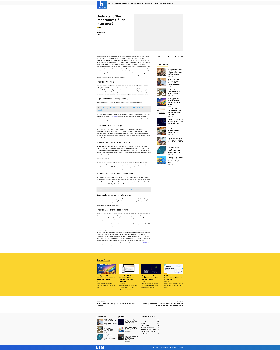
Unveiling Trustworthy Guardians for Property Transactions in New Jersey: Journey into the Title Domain (163, 304)
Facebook (157, 347)
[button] (181, 3)
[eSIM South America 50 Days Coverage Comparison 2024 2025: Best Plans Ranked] (161, 72)
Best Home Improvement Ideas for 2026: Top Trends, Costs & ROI (175, 130)
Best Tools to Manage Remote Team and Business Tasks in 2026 (173, 278)
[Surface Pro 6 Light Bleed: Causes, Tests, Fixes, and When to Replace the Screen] (161, 82)
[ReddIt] (178, 56)
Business (99, 27)
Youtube (181, 347)
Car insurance (114, 116)
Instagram (165, 347)
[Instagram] (162, 347)
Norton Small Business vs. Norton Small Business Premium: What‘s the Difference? (175, 111)
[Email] (182, 56)
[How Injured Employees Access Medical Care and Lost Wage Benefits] (121, 329)
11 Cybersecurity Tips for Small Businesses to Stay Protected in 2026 (175, 121)
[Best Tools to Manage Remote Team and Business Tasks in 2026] (173, 269)
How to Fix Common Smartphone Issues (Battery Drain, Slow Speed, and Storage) (174, 149)
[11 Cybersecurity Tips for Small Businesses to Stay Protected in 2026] (161, 122)
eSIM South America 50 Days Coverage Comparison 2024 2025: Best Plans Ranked (175, 71)
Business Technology (108, 319)
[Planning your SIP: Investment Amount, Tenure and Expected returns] (161, 102)
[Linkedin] (175, 56)
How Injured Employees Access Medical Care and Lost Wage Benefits (131, 329)
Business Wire (101, 32)
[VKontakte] (170, 347)
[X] (171, 56)
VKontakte (174, 347)
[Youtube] (178, 347)
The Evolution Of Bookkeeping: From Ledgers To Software (174, 91)
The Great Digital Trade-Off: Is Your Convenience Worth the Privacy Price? (175, 140)
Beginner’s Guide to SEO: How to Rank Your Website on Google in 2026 (175, 159)
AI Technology (106, 334)
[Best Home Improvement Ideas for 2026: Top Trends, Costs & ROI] (161, 131)
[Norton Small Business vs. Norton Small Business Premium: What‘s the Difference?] (161, 112)
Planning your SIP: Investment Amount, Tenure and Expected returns (174, 101)
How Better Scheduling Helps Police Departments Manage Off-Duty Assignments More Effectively (131, 337)
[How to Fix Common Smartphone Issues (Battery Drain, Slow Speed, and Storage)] (161, 150)
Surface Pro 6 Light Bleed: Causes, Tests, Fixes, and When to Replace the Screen (174, 82)
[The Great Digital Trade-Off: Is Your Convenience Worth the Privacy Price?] (161, 141)
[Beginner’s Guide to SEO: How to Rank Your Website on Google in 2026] (161, 160)
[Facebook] (168, 56)
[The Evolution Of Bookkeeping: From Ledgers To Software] (161, 92)
